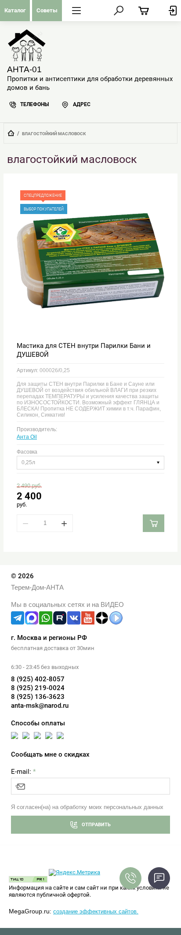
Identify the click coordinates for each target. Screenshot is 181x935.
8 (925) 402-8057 (38, 679)
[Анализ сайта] (28, 880)
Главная (10, 133)
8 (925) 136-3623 (38, 697)
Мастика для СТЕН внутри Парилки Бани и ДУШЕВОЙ (84, 350)
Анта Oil (27, 437)
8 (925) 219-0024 (38, 688)
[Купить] (153, 523)
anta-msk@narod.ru (40, 706)
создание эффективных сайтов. (95, 911)
